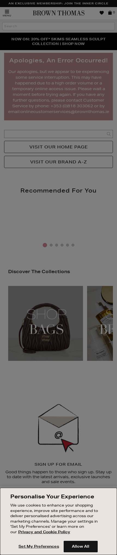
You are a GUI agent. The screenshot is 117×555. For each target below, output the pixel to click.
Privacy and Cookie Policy (44, 531)
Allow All (80, 546)
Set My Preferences (39, 546)
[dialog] (58, 521)
